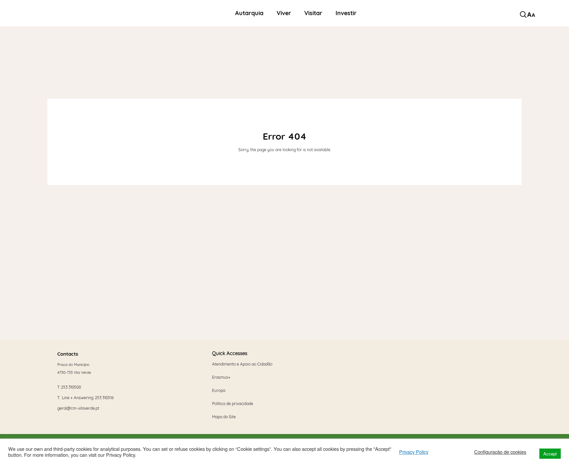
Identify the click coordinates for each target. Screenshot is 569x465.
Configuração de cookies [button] (500, 452)
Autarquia (249, 13)
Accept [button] (550, 454)
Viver (284, 13)
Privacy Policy (413, 452)
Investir (346, 13)
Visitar (313, 13)
